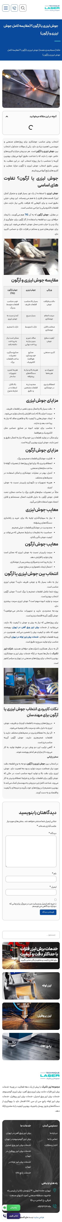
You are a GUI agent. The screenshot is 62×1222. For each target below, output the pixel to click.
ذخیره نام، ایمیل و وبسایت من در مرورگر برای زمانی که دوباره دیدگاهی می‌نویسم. (32, 905)
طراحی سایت (39, 1217)
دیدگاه (52, 833)
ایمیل (53, 887)
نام (54, 873)
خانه (58, 50)
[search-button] (22, 8)
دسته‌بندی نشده (47, 50)
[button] (7, 116)
